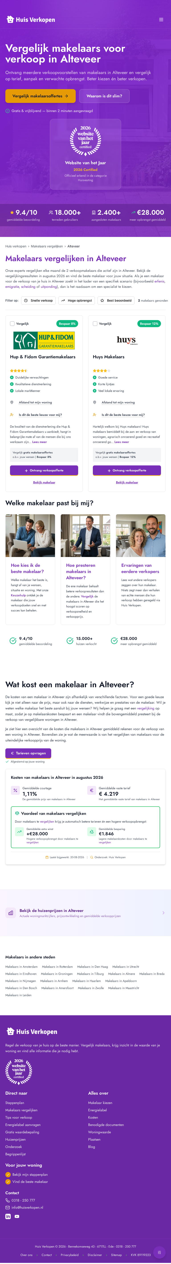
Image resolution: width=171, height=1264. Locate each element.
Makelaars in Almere (121, 974)
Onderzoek (13, 1146)
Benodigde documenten (106, 1124)
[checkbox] (12, 323)
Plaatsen (94, 1139)
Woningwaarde (99, 1132)
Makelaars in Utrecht (125, 966)
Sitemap (116, 1255)
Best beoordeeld (119, 300)
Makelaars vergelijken (47, 246)
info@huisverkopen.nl (27, 1207)
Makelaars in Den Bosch (21, 988)
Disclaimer (95, 1255)
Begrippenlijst (15, 1154)
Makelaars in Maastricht (123, 988)
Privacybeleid (70, 1255)
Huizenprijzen (15, 1139)
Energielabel (97, 1110)
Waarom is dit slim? (104, 96)
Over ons (26, 1255)
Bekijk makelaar (44, 482)
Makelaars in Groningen (57, 974)
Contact (47, 1255)
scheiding (28, 286)
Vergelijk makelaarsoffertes (37, 96)
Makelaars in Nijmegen (20, 981)
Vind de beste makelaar (30, 1181)
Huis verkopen (15, 246)
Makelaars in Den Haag (92, 966)
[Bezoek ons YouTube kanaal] (17, 1216)
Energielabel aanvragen (23, 1124)
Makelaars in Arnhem (54, 981)
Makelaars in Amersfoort (57, 988)
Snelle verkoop (42, 300)
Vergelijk (22, 323)
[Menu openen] (161, 19)
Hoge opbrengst (80, 300)
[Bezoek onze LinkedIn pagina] (8, 1216)
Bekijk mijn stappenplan (30, 1174)
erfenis (159, 281)
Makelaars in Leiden (18, 995)
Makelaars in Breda (152, 974)
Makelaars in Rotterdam (57, 966)
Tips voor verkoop (18, 1117)
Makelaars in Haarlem (86, 981)
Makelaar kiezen (100, 1102)
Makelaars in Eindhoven (21, 974)
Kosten (93, 1117)
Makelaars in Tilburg (90, 974)
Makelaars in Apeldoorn (121, 981)
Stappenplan (14, 1102)
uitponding (49, 286)
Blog (91, 1146)
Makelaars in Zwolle (91, 988)
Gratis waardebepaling (22, 1132)
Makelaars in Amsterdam (21, 966)
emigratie (12, 286)
